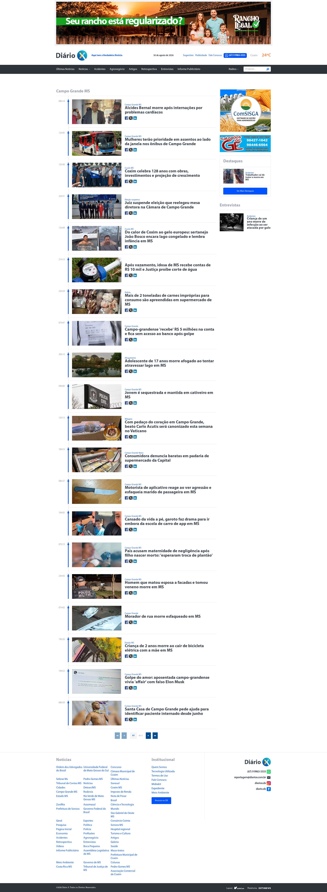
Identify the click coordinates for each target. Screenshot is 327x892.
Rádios (232, 69)
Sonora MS (117, 825)
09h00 (62, 386)
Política (87, 825)
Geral (59, 821)
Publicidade (201, 55)
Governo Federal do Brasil (94, 811)
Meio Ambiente (65, 862)
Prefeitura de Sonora (68, 809)
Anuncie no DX (161, 801)
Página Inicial (64, 829)
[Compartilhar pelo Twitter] (131, 118)
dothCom (239, 888)
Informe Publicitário (189, 69)
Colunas (115, 862)
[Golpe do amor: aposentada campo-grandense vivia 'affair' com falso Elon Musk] (96, 681)
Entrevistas (167, 69)
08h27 (62, 481)
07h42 (62, 607)
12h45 (62, 133)
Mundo (115, 809)
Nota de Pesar (118, 796)
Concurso (116, 767)
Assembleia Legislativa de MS (96, 852)
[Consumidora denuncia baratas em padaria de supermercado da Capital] (96, 460)
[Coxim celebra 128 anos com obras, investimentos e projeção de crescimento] (96, 175)
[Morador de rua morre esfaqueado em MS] (96, 618)
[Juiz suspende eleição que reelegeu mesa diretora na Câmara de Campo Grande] (96, 206)
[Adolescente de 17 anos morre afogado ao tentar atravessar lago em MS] (96, 365)
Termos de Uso (160, 775)
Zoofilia (60, 804)
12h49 (62, 228)
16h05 (62, 513)
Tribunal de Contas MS (68, 783)
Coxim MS (116, 787)
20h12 (62, 354)
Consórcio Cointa (120, 821)
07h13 (62, 544)
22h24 (62, 291)
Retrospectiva (149, 69)
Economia (62, 833)
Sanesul (115, 783)
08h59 (62, 702)
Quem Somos (159, 767)
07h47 (62, 323)
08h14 (62, 101)
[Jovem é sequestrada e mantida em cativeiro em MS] (96, 396)
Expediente (158, 788)
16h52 (62, 671)
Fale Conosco (215, 55)
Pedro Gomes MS (93, 779)
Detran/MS (89, 787)
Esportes (88, 821)
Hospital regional (120, 829)
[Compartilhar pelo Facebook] (126, 118)
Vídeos (60, 846)
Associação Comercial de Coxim (123, 873)
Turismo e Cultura (120, 833)
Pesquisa (61, 825)
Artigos (133, 69)
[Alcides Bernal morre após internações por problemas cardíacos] (96, 111)
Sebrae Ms (62, 779)
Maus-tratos (117, 850)
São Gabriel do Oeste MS (122, 815)
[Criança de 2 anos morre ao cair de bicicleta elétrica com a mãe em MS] (96, 649)
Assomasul (89, 804)
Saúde (114, 846)
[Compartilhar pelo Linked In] (135, 118)
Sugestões (188, 55)
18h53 (62, 449)
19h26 (62, 639)
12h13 (62, 418)
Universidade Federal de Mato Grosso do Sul (96, 769)
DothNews (265, 888)
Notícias (83, 69)
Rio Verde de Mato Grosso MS (93, 798)
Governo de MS (92, 862)
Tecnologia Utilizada (163, 771)
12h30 (62, 164)
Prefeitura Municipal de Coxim (124, 857)
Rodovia (88, 792)
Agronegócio (117, 69)
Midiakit (156, 784)
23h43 (62, 576)
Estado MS (62, 796)
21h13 (62, 259)
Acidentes (99, 69)
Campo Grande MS (66, 792)
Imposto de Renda (121, 792)
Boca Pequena (91, 846)
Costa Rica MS (64, 866)
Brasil (114, 800)
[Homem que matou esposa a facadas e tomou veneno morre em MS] (96, 586)
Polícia (87, 829)
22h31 (62, 196)
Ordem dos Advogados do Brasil (69, 769)
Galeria (115, 842)
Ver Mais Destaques (245, 191)
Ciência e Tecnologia (122, 804)
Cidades (60, 787)
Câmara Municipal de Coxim (123, 773)
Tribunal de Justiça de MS (95, 868)
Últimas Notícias (65, 69)
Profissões (89, 833)
